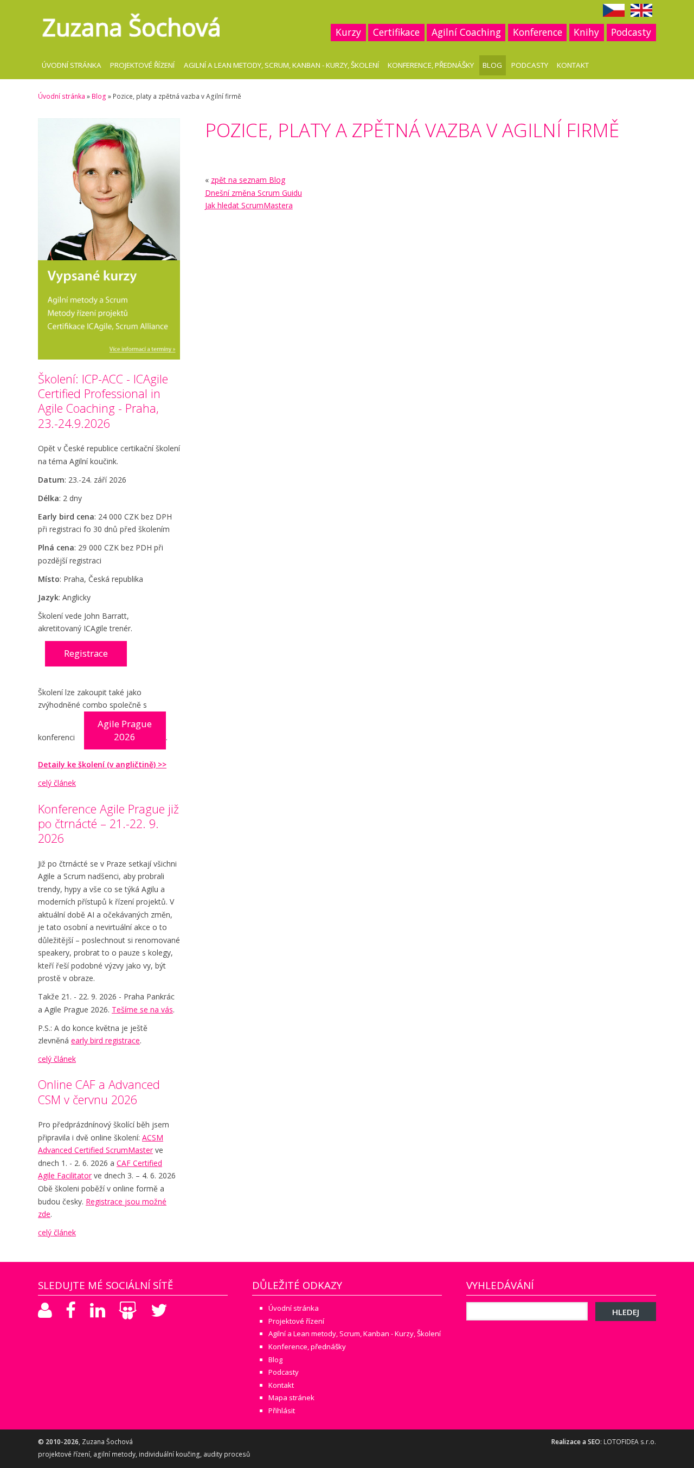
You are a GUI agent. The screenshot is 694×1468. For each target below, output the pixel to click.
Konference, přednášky (431, 65)
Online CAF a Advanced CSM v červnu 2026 (99, 1091)
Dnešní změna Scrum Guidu (253, 193)
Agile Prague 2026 (125, 730)
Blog (492, 65)
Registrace (86, 653)
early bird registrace (105, 1040)
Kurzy (348, 32)
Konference (537, 32)
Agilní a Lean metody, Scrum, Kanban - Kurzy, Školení (281, 65)
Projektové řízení (142, 65)
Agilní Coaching (466, 32)
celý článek (57, 783)
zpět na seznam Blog (248, 180)
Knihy (586, 32)
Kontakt (573, 65)
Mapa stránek (291, 1397)
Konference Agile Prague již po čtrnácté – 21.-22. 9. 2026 (108, 823)
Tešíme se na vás (142, 1009)
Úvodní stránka (71, 65)
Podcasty (631, 32)
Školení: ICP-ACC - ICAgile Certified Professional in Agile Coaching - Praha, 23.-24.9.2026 (103, 401)
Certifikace (396, 32)
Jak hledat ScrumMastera (249, 205)
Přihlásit (281, 1410)
